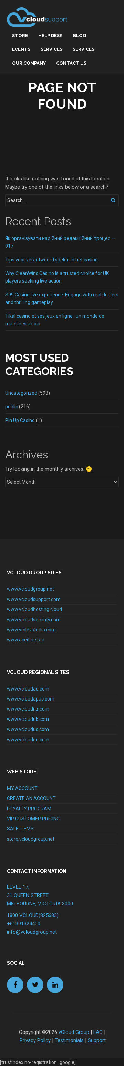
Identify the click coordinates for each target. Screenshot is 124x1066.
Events (21, 49)
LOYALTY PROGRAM (29, 808)
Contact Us (71, 63)
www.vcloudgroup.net (30, 589)
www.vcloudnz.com (28, 709)
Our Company (29, 63)
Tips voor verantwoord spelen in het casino (51, 260)
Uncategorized (21, 393)
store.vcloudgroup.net (30, 839)
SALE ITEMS (20, 828)
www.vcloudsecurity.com (34, 619)
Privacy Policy (35, 1040)
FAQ (98, 1032)
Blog (79, 35)
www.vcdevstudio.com (31, 629)
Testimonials (69, 1040)
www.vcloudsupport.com (34, 599)
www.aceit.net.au (25, 640)
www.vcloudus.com (28, 729)
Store (20, 35)
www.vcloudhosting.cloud (34, 609)
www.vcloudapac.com (30, 699)
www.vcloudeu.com (28, 739)
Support (97, 1040)
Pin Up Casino (20, 420)
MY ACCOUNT (22, 788)
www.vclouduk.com (28, 719)
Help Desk (50, 35)
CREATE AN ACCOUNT (31, 798)
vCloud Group (74, 1032)
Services (51, 49)
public (11, 406)
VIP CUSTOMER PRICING (33, 818)
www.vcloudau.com (28, 689)
